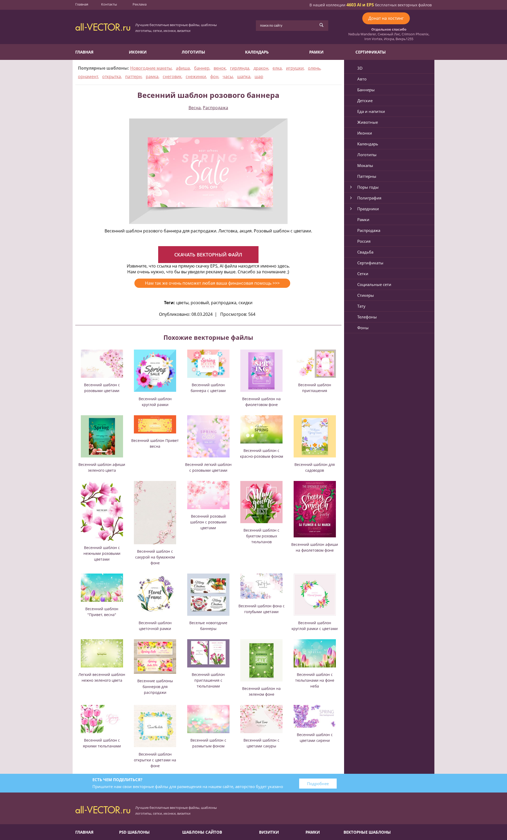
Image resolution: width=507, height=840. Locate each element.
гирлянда (239, 68)
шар (259, 76)
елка (277, 68)
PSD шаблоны (134, 832)
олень (314, 68)
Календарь (257, 52)
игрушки (295, 68)
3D (360, 68)
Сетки (362, 273)
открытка (111, 76)
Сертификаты (370, 52)
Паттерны (366, 176)
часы (228, 76)
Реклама (140, 4)
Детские (365, 100)
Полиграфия (369, 198)
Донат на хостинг (386, 18)
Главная (81, 4)
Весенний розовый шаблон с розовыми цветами (208, 522)
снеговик (172, 76)
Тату (361, 306)
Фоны (363, 327)
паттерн (133, 76)
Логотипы (193, 52)
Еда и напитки (371, 111)
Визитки (269, 832)
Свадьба (365, 252)
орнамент (88, 76)
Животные (367, 122)
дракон (260, 68)
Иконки (138, 52)
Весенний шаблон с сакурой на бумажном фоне (155, 557)
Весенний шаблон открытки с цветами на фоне (155, 760)
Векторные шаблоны (367, 832)
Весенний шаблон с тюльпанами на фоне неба (314, 680)
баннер (201, 68)
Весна (195, 108)
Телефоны (367, 316)
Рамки (316, 52)
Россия (363, 241)
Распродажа (215, 108)
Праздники (368, 208)
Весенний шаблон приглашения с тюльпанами (208, 680)
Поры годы (368, 187)
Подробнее (318, 783)
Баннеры (366, 89)
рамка (152, 76)
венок (220, 68)
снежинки (196, 76)
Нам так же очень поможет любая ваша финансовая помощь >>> (212, 283)
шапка (243, 76)
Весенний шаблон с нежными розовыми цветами (101, 553)
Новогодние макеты (151, 68)
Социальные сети (374, 284)
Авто (362, 79)
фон (214, 76)
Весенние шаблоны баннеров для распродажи (155, 686)
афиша (183, 68)
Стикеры (365, 295)
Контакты (109, 4)
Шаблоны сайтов (202, 832)
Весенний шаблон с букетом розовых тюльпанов (261, 536)
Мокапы (365, 165)
